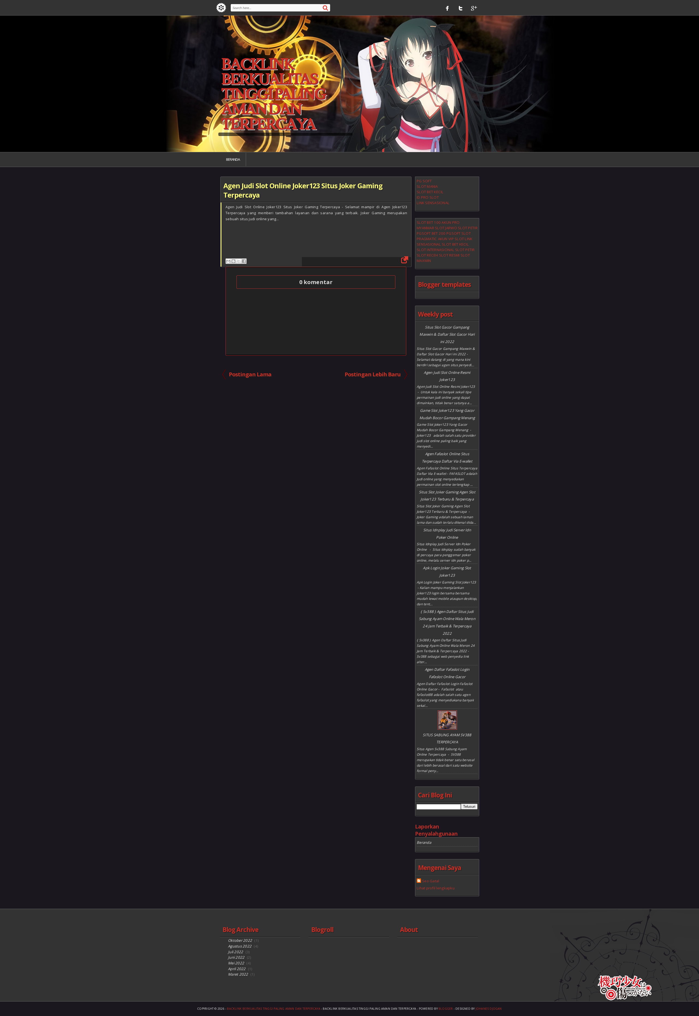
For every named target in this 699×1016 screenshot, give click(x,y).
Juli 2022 (235, 951)
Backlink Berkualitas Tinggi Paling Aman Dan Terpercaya (273, 94)
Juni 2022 (236, 957)
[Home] (221, 7)
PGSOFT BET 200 (431, 233)
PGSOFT (453, 233)
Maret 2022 (238, 974)
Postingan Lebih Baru (373, 374)
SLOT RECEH (427, 255)
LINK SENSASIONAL (433, 202)
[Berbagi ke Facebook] (244, 261)
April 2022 (237, 968)
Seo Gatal (430, 880)
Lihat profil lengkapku (436, 888)
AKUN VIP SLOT (451, 238)
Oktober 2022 (240, 940)
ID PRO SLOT (428, 197)
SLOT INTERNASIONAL (435, 249)
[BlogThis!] (233, 261)
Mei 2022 (236, 963)
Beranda (233, 159)
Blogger (446, 1009)
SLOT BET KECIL (430, 191)
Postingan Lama (250, 374)
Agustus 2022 (239, 946)
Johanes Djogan (489, 1009)
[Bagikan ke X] (238, 261)
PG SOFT (424, 180)
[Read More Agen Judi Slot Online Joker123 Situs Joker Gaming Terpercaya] (404, 260)
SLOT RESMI (449, 255)
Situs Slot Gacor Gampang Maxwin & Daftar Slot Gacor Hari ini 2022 (447, 334)
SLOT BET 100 (429, 222)
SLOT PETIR (468, 227)
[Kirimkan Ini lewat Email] (228, 261)
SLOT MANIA (427, 186)
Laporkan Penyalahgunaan (436, 830)
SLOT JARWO (446, 227)
